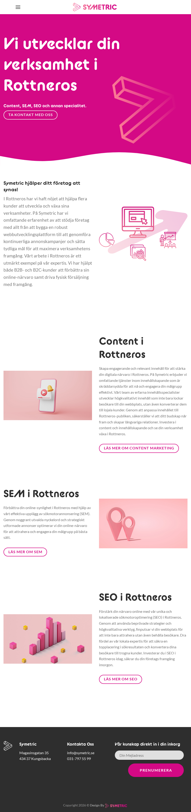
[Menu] (18, 7)
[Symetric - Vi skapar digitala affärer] (95, 7)
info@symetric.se (80, 752)
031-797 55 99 (79, 758)
